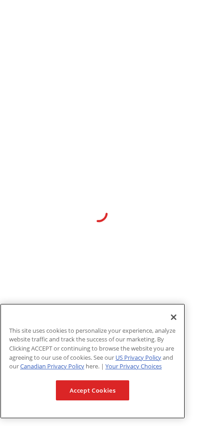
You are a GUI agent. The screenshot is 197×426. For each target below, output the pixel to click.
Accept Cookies (93, 390)
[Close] (174, 317)
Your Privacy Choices (133, 366)
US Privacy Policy (138, 357)
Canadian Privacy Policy (52, 366)
